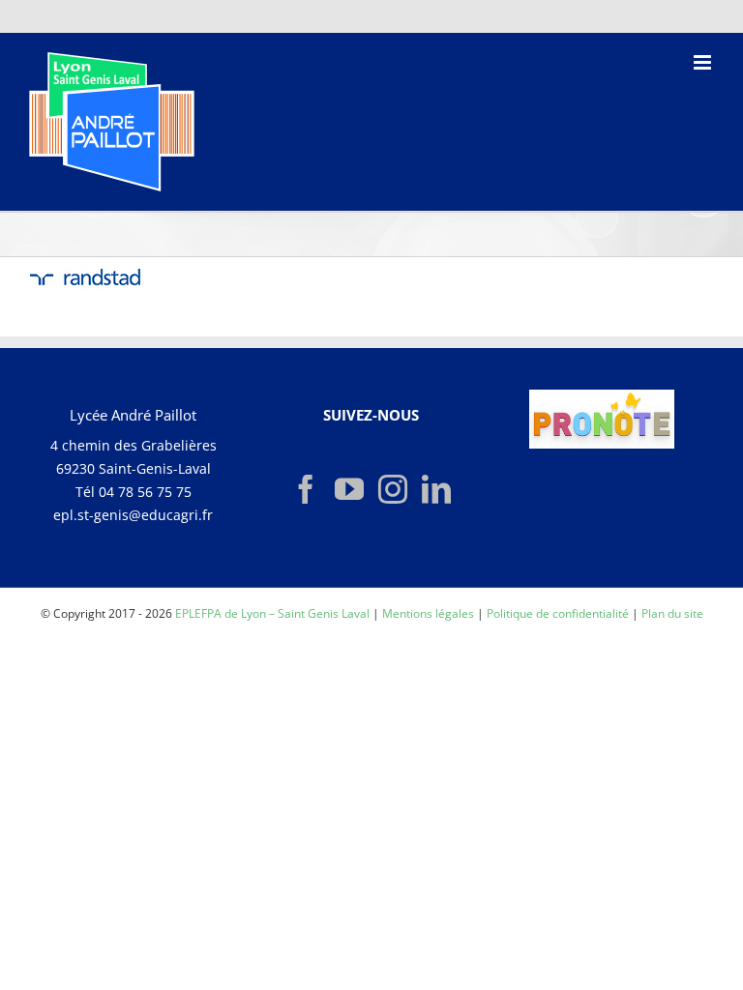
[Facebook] (305, 489)
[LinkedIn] (436, 489)
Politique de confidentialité (558, 613)
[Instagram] (392, 489)
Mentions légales (428, 613)
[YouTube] (349, 489)
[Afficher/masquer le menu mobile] (704, 62)
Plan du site (672, 613)
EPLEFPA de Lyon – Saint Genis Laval (272, 613)
